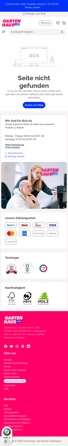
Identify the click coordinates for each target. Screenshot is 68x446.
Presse (7, 366)
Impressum (9, 385)
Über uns (10, 353)
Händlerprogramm (13, 426)
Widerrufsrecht (11, 377)
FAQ (6, 405)
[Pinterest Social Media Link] (23, 346)
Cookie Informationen (15, 370)
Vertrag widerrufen (15, 381)
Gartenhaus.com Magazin (17, 422)
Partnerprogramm (13, 429)
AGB (6, 389)
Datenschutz (10, 373)
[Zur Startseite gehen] (11, 23)
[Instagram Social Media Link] (17, 346)
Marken (8, 409)
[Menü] (4, 32)
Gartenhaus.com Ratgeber (17, 419)
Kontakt (8, 360)
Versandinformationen (15, 416)
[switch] (7, 441)
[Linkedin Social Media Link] (28, 346)
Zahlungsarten (11, 412)
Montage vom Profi (35, 14)
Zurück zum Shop (34, 105)
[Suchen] (62, 32)
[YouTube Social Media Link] (11, 346)
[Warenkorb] (64, 23)
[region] (34, 6)
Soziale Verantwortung (15, 363)
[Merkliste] (58, 23)
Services (9, 399)
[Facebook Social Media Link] (6, 346)
